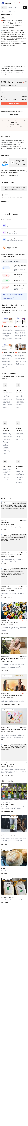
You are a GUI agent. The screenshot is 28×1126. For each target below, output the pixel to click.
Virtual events (4, 11)
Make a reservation (14, 103)
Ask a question (14, 114)
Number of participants (9, 85)
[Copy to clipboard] (3, 17)
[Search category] (4, 7)
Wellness (11, 11)
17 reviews (7, 20)
